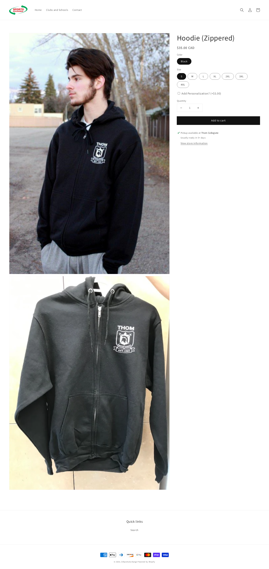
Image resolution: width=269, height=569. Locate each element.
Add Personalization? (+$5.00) (201, 93)
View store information (194, 143)
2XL (228, 76)
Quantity (181, 100)
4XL (183, 84)
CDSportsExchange (129, 562)
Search (134, 530)
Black (184, 61)
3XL (241, 76)
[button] (242, 10)
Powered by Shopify (146, 562)
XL (215, 76)
